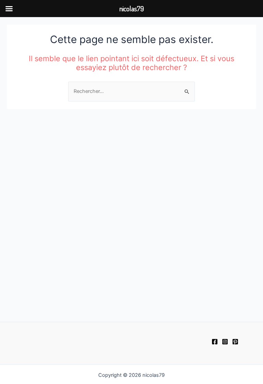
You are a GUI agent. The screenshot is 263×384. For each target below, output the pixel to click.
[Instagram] (225, 342)
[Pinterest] (235, 342)
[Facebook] (215, 342)
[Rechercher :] (131, 91)
